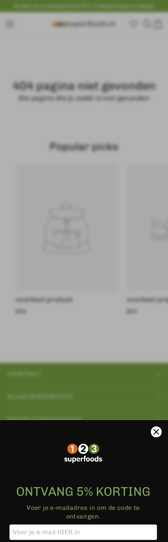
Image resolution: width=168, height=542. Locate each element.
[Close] (156, 431)
